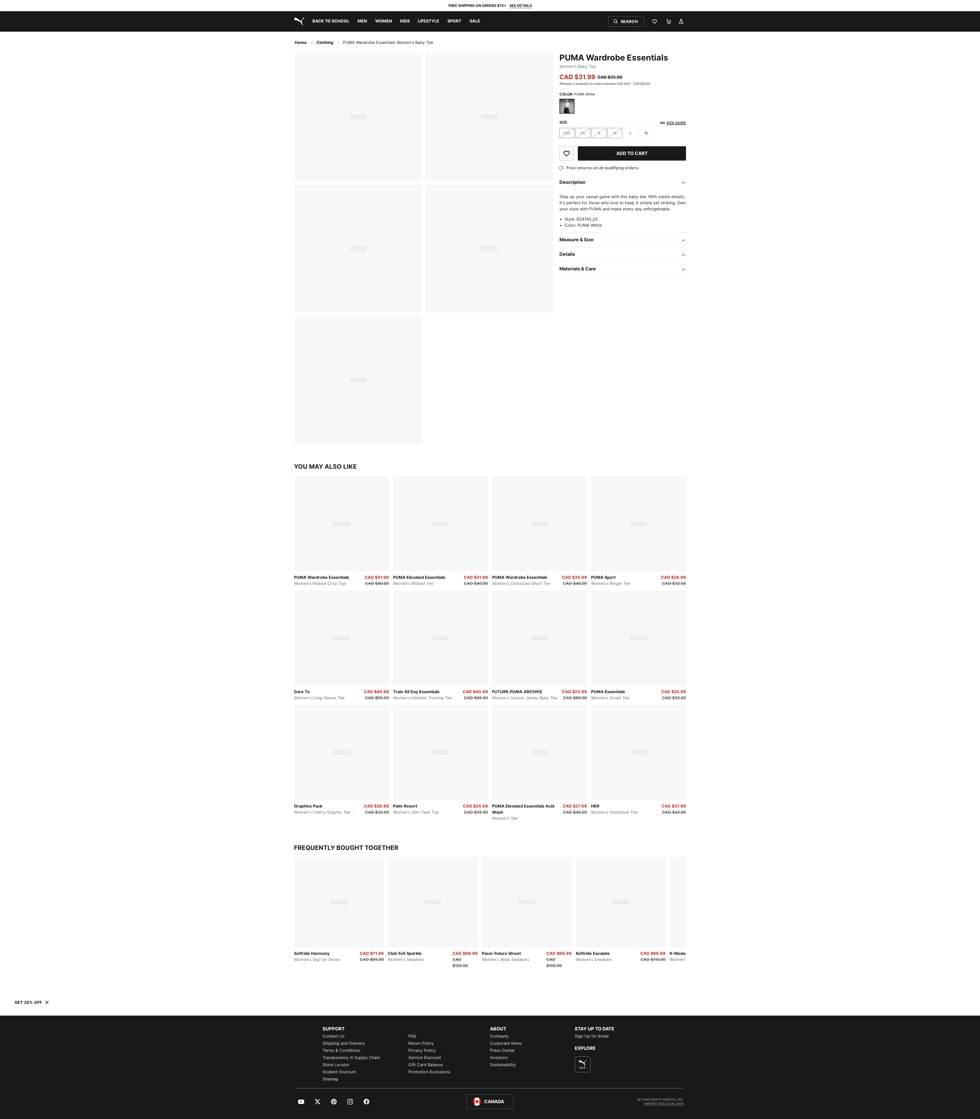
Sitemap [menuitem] (330, 1078)
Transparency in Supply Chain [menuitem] (351, 1057)
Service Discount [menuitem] (424, 1057)
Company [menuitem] (499, 1036)
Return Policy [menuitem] (421, 1043)
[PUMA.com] (298, 21)
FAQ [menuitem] (412, 1036)
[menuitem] (330, 21)
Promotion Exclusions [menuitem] (429, 1071)
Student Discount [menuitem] (339, 1071)
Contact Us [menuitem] (334, 1036)
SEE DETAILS (520, 5)
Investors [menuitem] (499, 1057)
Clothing (324, 42)
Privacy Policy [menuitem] (422, 1050)
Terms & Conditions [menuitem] (341, 1050)
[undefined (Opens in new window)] (583, 1064)
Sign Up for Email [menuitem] (592, 1036)
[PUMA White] (566, 106)
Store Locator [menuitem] (336, 1064)
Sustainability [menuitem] (503, 1064)
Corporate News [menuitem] (506, 1043)
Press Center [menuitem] (502, 1050)
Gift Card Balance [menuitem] (425, 1064)
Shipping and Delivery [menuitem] (344, 1043)
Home (301, 42)
